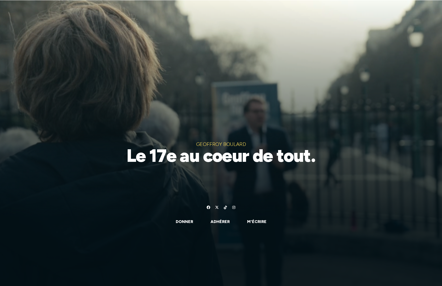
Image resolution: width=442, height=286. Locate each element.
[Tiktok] (225, 207)
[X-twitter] (216, 207)
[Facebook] (208, 207)
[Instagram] (233, 207)
